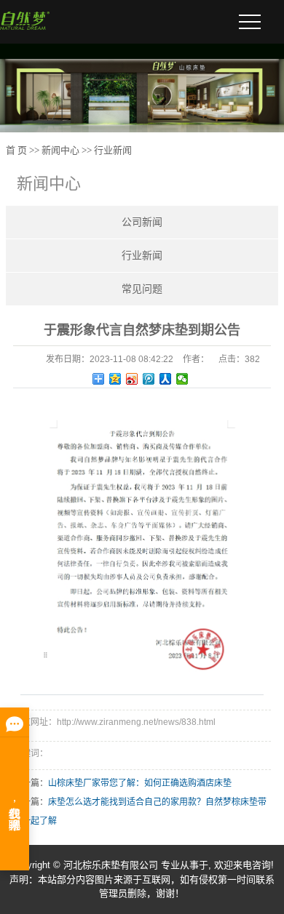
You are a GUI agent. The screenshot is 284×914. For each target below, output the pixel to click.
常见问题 (142, 289)
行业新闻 (113, 150)
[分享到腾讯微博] (149, 379)
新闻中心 (60, 150)
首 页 (16, 150)
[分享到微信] (182, 379)
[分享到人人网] (165, 379)
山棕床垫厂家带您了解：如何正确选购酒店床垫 (140, 783)
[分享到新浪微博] (132, 379)
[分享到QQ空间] (115, 379)
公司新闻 (142, 222)
